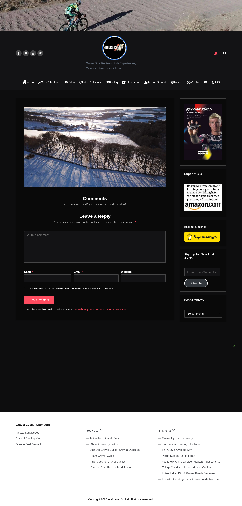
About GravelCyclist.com (105, 444)
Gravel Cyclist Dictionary (177, 438)
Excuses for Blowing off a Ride (181, 444)
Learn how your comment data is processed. (101, 309)
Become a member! (196, 226)
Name (28, 271)
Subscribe (196, 283)
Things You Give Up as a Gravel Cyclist (186, 467)
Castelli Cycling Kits (28, 438)
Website (126, 271)
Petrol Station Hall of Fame (178, 455)
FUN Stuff (165, 431)
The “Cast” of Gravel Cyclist (107, 461)
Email (78, 271)
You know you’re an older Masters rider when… (191, 461)
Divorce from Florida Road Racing (111, 467)
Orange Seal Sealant (28, 444)
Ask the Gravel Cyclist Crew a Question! (115, 449)
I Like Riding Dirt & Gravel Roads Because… (189, 473)
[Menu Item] (19, 53)
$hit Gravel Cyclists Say (177, 449)
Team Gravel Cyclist (102, 455)
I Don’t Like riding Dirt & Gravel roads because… (192, 479)
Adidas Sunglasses (27, 432)
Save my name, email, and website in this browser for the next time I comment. (72, 288)
